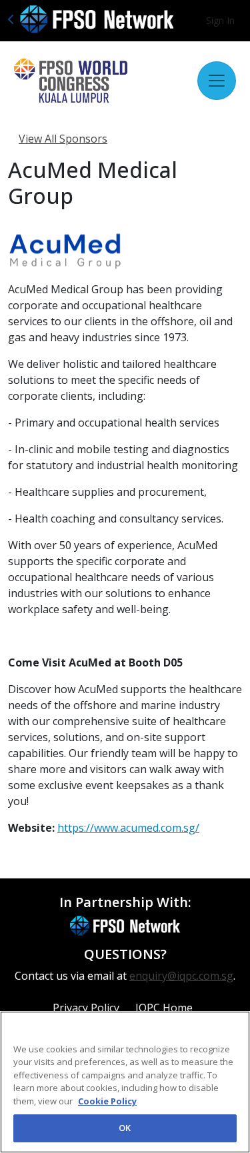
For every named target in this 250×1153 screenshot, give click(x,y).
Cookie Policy (107, 1101)
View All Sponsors (63, 138)
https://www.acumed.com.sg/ (128, 827)
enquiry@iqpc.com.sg (181, 975)
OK (125, 1128)
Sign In (220, 20)
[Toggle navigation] (216, 80)
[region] (125, 1082)
